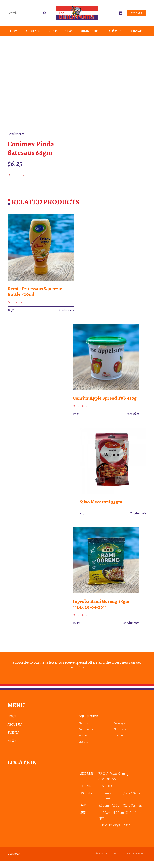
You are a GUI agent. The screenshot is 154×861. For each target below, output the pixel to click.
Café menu (115, 31)
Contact (137, 31)
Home (14, 31)
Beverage (119, 723)
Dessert (118, 735)
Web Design (132, 853)
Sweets (83, 735)
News (68, 31)
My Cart (136, 13)
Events (52, 31)
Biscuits (83, 723)
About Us (32, 31)
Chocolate (120, 729)
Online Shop (89, 31)
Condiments (86, 729)
